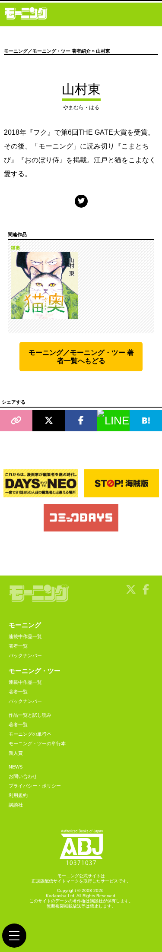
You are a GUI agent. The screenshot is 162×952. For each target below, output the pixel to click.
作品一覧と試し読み (30, 715)
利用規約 (18, 795)
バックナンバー (25, 655)
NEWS (15, 766)
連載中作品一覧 (25, 636)
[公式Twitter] (81, 201)
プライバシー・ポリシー (35, 785)
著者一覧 (18, 645)
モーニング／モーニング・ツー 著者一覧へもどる (81, 356)
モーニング (25, 625)
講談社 (16, 804)
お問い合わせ (23, 776)
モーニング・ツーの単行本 (37, 743)
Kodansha (56, 895)
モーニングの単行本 (30, 734)
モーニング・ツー (34, 670)
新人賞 (16, 753)
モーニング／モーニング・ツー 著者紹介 (47, 51)
